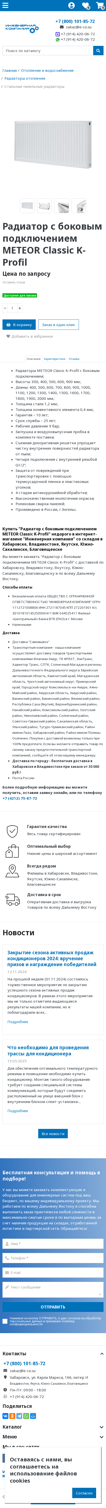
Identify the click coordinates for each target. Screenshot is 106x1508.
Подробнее (17, 1021)
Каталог (12, 1427)
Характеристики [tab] (54, 359)
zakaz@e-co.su (78, 26)
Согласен (84, 1492)
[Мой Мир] (33, 1416)
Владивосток (19, 1383)
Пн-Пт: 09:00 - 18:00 (28, 1389)
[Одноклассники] (12, 1416)
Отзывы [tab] (74, 359)
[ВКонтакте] (5, 1416)
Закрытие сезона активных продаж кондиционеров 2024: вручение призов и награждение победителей (51, 958)
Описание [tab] (33, 359)
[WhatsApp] (26, 1416)
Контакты (14, 1354)
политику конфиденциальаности (42, 1322)
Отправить (53, 1307)
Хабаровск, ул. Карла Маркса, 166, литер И (49, 1377)
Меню (9, 1437)
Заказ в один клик (58, 324)
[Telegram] (19, 1416)
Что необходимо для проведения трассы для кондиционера (48, 1050)
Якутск (34, 1383)
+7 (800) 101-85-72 (75, 21)
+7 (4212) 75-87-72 (19, 798)
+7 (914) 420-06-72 (77, 33)
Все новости (53, 1133)
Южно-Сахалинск (53, 1383)
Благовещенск (77, 1383)
